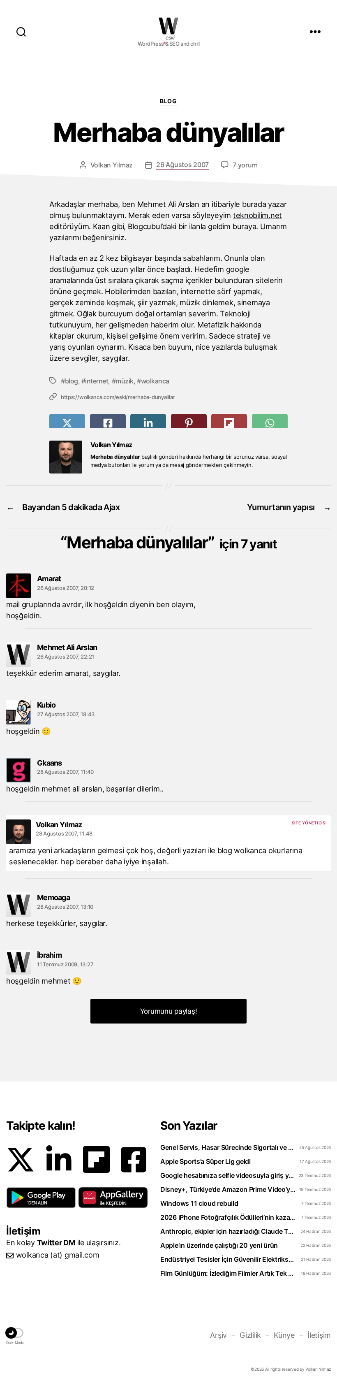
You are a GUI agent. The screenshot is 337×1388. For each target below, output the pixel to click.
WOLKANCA (168, 26)
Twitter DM (56, 1242)
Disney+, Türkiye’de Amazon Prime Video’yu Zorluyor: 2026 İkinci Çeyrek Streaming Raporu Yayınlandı (228, 1189)
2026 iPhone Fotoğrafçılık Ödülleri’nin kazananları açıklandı (228, 1217)
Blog (168, 100)
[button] (41, 1197)
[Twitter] (20, 1159)
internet (96, 381)
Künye (284, 1335)
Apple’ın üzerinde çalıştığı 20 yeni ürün (219, 1245)
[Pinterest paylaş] (189, 423)
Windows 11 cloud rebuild (199, 1203)
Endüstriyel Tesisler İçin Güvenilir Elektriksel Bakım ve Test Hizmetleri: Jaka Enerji (228, 1259)
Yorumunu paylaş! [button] (168, 1011)
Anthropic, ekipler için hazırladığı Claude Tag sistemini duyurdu (228, 1231)
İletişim (319, 1335)
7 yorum (245, 165)
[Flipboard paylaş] (229, 423)
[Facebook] (133, 1159)
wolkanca (155, 381)
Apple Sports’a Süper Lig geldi (205, 1161)
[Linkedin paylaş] (148, 423)
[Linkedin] (58, 1159)
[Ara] (21, 31)
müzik (124, 381)
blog (71, 381)
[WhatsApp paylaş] (270, 423)
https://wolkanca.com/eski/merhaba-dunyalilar (118, 397)
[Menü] (315, 31)
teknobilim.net (257, 215)
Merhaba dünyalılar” (172, 542)
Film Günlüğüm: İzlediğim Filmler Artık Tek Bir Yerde (228, 1273)
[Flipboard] (96, 1159)
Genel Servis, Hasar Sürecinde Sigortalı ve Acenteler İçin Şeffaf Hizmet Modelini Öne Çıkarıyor (228, 1147)
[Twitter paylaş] (67, 423)
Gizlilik (250, 1335)
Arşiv (218, 1335)
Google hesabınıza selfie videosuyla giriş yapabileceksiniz (228, 1175)
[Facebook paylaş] (108, 423)
